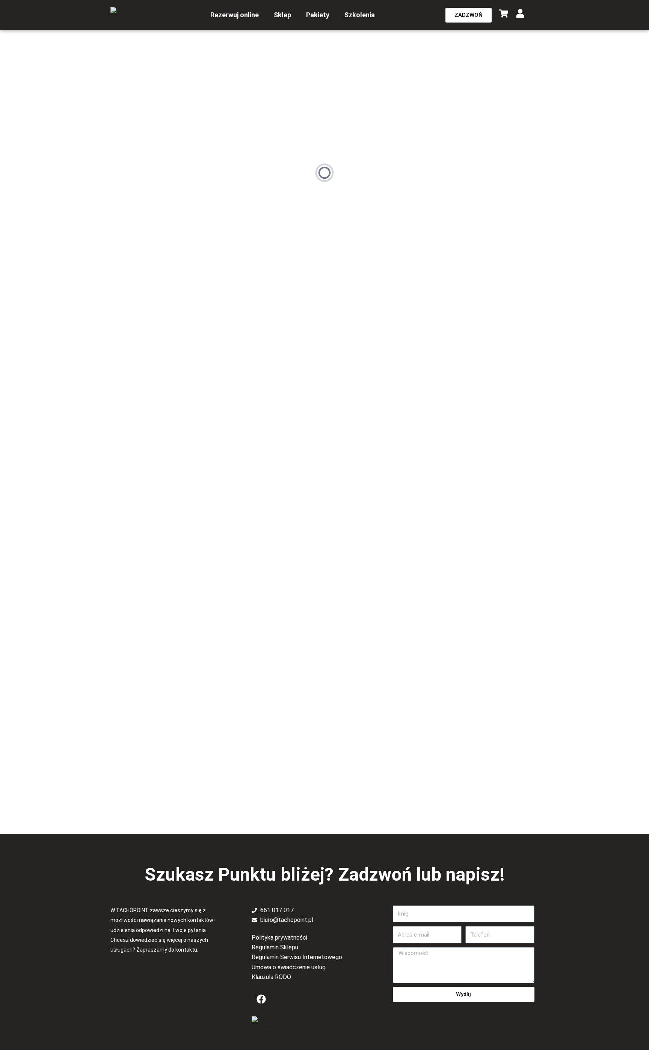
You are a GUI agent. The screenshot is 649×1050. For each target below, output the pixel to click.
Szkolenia (359, 15)
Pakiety (317, 15)
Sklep (282, 15)
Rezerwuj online (234, 15)
